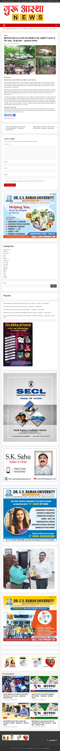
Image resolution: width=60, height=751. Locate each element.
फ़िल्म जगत (36, 1)
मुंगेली (4, 271)
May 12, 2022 (7, 43)
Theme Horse (29, 748)
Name (6, 161)
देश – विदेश (5, 262)
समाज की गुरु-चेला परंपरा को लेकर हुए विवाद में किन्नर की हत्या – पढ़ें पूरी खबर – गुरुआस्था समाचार (22, 306)
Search (5, 283)
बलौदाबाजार (5, 268)
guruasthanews (14, 43)
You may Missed (8, 674)
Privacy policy (25, 1)
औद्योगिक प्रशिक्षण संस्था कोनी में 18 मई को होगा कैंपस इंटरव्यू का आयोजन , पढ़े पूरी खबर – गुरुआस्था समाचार (43, 127)
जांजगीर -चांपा (6, 260)
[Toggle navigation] (4, 25)
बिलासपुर (5, 35)
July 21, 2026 (35, 726)
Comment (7, 144)
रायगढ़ (4, 273)
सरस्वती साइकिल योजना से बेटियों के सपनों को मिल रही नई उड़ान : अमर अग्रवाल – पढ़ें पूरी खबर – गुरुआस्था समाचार (26, 303)
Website (6, 174)
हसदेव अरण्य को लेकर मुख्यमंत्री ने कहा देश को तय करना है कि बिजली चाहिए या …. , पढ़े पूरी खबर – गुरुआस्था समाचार (16, 128)
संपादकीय (41, 1)
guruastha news (10, 118)
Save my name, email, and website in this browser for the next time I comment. (25, 181)
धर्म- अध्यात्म (56, 1)
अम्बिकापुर (5, 251)
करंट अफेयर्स (49, 1)
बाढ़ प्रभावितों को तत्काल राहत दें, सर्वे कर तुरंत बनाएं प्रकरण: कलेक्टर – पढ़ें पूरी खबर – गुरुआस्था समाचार (23, 309)
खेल (45, 1)
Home (19, 1)
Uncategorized (6, 249)
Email (5, 168)
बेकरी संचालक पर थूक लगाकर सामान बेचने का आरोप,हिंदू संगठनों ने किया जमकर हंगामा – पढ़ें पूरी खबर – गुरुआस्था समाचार (27, 312)
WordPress (46, 748)
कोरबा (4, 257)
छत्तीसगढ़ (30, 1)
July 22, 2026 (6, 699)
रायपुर (4, 275)
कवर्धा (4, 255)
